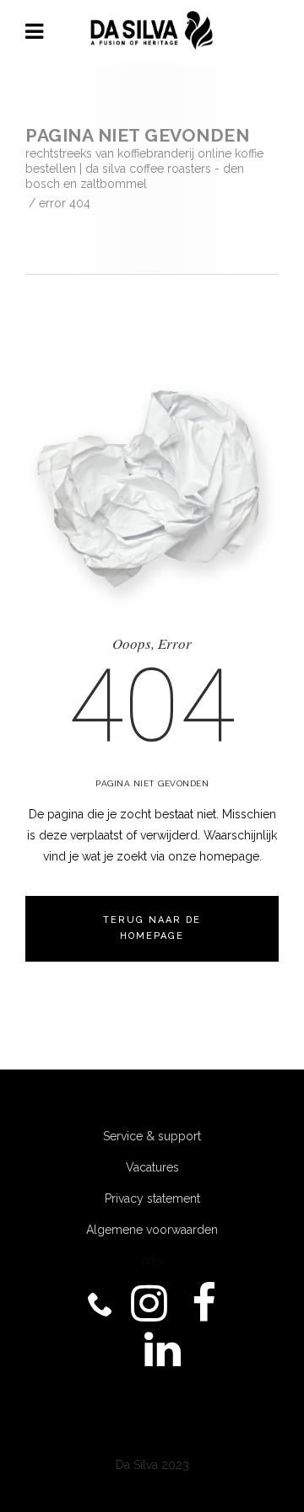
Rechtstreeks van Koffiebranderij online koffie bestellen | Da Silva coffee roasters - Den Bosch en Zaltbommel (144, 168)
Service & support (152, 1136)
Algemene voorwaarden (152, 1229)
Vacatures (152, 1167)
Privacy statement (152, 1198)
